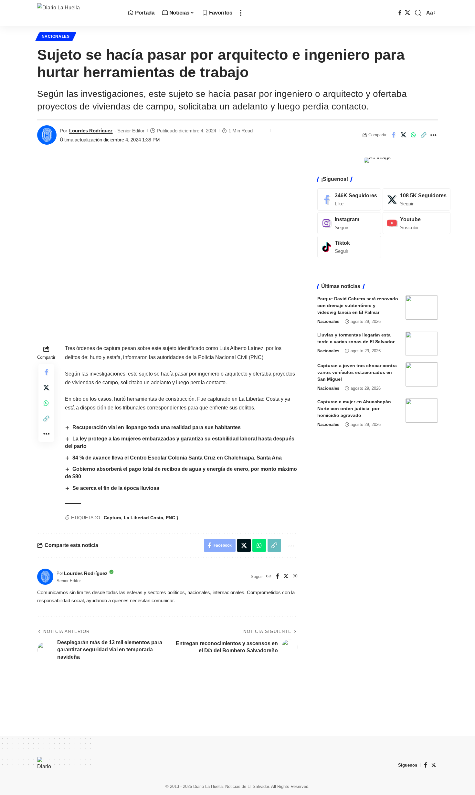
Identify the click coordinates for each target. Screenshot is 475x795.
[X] (407, 12)
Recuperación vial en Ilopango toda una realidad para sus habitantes (156, 427)
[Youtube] (416, 223)
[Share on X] (403, 135)
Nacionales (56, 36)
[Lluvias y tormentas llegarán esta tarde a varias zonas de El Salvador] (422, 344)
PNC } (172, 517)
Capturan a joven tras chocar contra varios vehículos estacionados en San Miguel (357, 372)
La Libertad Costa (143, 517)
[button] (240, 13)
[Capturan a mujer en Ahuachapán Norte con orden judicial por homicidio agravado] (422, 410)
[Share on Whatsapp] (413, 135)
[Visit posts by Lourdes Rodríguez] (47, 135)
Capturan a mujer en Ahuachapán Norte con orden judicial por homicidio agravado (354, 408)
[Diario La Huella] (77, 13)
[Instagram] (295, 576)
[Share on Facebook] (393, 135)
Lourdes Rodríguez (91, 130)
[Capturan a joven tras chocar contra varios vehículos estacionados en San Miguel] (422, 374)
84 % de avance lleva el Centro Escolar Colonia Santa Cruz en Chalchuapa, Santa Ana (177, 457)
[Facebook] (400, 12)
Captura (112, 517)
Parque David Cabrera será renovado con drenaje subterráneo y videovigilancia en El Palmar (357, 305)
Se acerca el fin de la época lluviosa (115, 488)
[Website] (269, 576)
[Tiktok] (349, 247)
